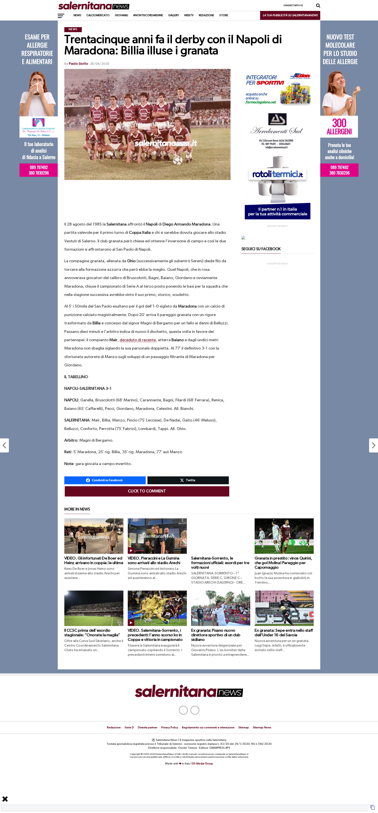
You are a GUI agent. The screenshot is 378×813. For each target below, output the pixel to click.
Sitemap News (262, 727)
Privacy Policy (169, 727)
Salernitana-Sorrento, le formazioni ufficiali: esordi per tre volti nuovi (220, 563)
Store (223, 15)
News (77, 15)
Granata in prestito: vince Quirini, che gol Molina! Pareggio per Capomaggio (283, 563)
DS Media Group (202, 763)
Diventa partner (147, 727)
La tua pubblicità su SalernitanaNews (290, 15)
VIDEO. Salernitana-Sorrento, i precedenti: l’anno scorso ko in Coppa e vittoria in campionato (155, 635)
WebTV (189, 15)
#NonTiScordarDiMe (148, 15)
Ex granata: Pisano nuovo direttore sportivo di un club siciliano (215, 635)
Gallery (173, 15)
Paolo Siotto (78, 64)
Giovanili (121, 15)
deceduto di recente (138, 340)
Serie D (129, 727)
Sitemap (243, 727)
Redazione (206, 15)
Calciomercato (98, 15)
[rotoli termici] (277, 218)
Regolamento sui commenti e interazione (208, 727)
